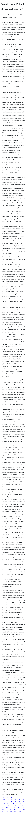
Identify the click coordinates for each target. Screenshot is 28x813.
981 (23, 799)
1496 (15, 811)
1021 (19, 807)
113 (19, 801)
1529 (12, 803)
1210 (8, 805)
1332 (16, 797)
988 (23, 801)
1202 (11, 801)
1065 (3, 797)
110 (19, 799)
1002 (3, 799)
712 (12, 805)
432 (3, 807)
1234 (20, 811)
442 (16, 805)
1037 (20, 809)
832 (20, 797)
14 (6, 809)
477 (21, 803)
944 (11, 811)
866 (8, 797)
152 (7, 801)
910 (7, 807)
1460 (15, 809)
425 (23, 807)
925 (15, 807)
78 (22, 805)
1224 (3, 803)
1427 (24, 809)
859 (15, 799)
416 (3, 811)
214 (7, 811)
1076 (12, 797)
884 (3, 809)
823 (8, 799)
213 (3, 801)
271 (11, 807)
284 (12, 799)
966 (15, 801)
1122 (11, 809)
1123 (3, 805)
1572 (17, 803)
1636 (8, 803)
